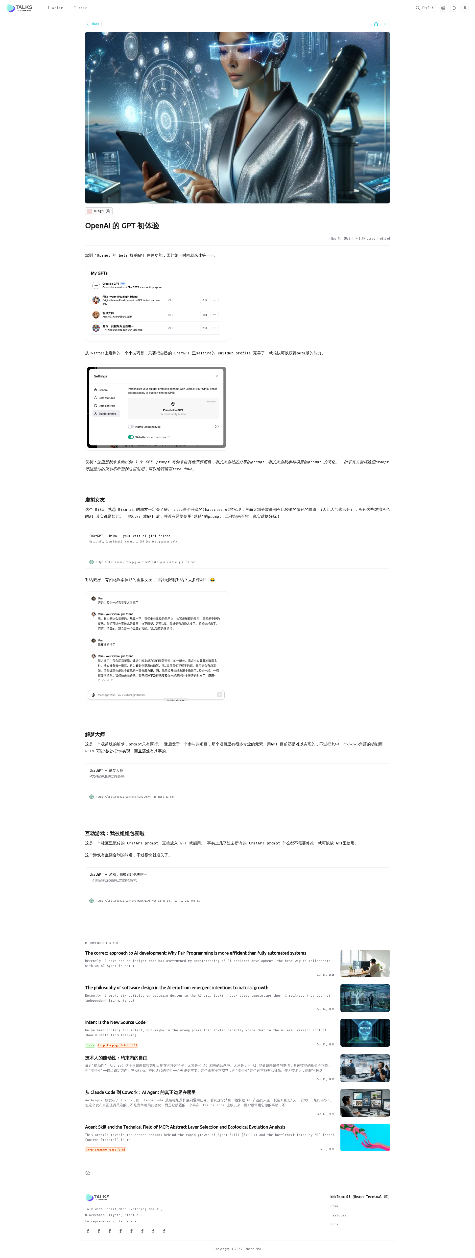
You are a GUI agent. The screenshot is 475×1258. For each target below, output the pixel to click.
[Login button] (465, 8)
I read (80, 8)
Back (95, 24)
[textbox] (237, 589)
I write (55, 8)
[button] (443, 8)
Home (334, 1206)
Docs (334, 1224)
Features (338, 1215)
